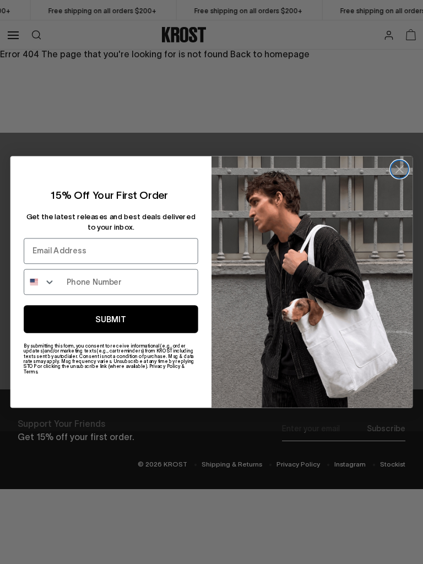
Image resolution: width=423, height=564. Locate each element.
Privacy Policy (165, 366)
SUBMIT (110, 319)
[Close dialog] (400, 169)
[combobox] (42, 282)
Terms (30, 371)
